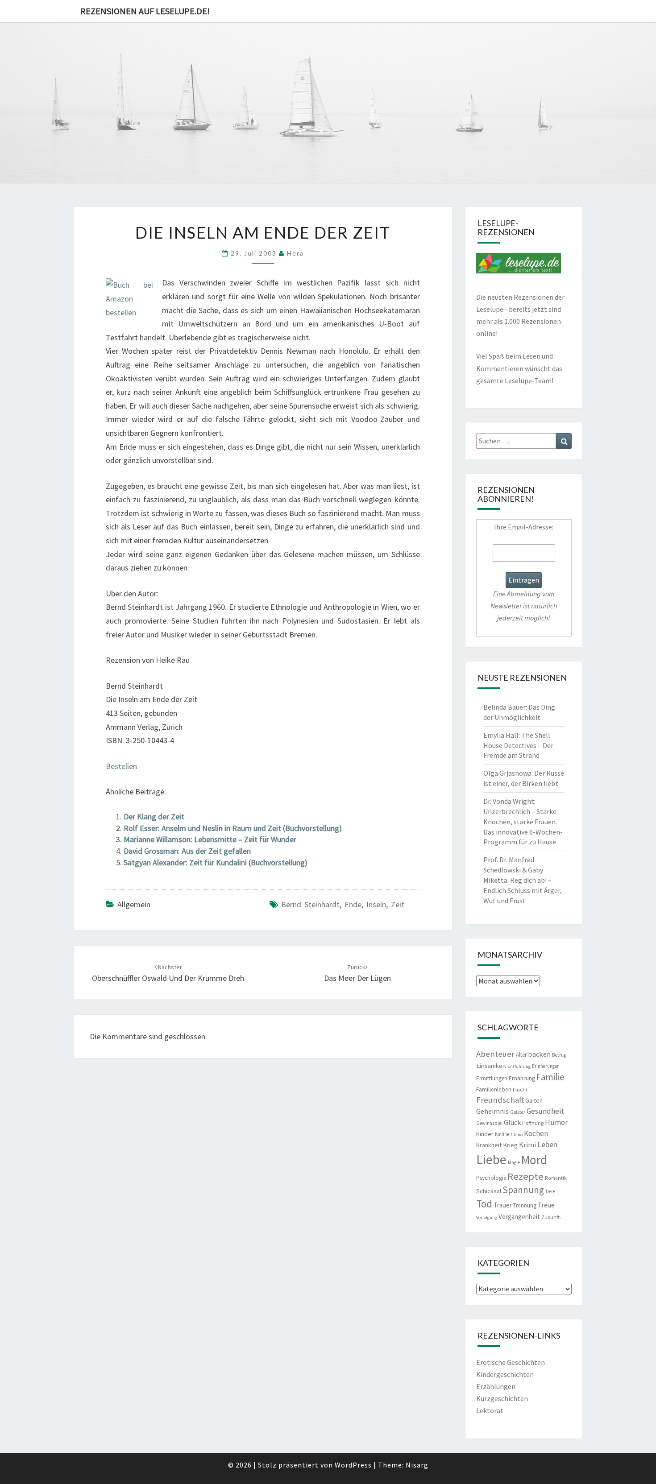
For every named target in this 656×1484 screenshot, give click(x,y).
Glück (512, 1122)
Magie (514, 1162)
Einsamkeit (491, 1065)
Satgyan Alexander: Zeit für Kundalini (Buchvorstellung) (215, 862)
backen (539, 1054)
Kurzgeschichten (502, 1398)
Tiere (550, 1191)
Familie (550, 1077)
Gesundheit (545, 1111)
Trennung (524, 1205)
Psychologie (491, 1178)
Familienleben (493, 1089)
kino (518, 1134)
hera (295, 253)
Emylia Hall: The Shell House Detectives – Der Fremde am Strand (518, 745)
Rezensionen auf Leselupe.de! (145, 11)
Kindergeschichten (505, 1374)
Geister (517, 1112)
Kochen (536, 1133)
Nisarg (417, 1464)
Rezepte (525, 1176)
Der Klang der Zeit (154, 816)
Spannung (523, 1190)
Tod (484, 1203)
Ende (353, 904)
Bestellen (121, 766)
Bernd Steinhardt (310, 904)
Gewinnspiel (489, 1123)
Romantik (556, 1178)
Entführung (519, 1066)
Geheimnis (492, 1111)
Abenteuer (495, 1054)
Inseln (376, 904)
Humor (556, 1122)
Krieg (510, 1145)
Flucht (520, 1089)
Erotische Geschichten (510, 1362)
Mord (534, 1159)
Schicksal (488, 1191)
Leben (547, 1144)
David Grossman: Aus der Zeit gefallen (187, 851)
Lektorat (489, 1410)
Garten (534, 1100)
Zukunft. (551, 1217)
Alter (521, 1054)
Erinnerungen (546, 1066)
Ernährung (522, 1078)
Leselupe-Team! (529, 380)
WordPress (353, 1464)
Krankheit (489, 1145)
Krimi (527, 1144)
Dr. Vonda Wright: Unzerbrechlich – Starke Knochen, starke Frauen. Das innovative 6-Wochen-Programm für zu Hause (523, 821)
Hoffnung (533, 1123)
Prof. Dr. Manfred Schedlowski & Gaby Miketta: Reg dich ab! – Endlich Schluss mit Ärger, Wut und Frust (522, 880)
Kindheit (503, 1134)
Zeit (397, 904)
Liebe (491, 1159)
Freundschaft (500, 1100)
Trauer (503, 1205)
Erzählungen (495, 1386)
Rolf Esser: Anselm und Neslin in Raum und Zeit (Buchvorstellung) (233, 828)
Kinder (485, 1134)
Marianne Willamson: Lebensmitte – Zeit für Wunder (210, 839)
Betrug (559, 1055)
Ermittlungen (491, 1078)
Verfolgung (486, 1217)
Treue (546, 1205)
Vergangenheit (519, 1216)
